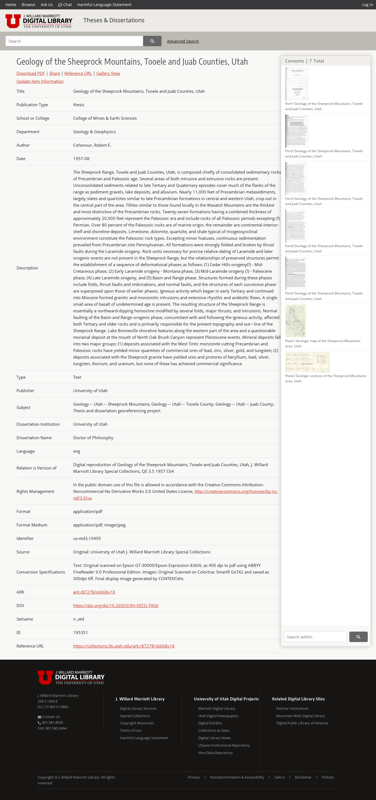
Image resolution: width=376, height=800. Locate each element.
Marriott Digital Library (216, 708)
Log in (367, 4)
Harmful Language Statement (104, 4)
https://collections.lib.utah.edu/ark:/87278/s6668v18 (124, 646)
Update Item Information (40, 81)
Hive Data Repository (215, 752)
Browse (28, 4)
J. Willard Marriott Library (58, 695)
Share (54, 73)
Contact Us (50, 716)
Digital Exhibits (210, 722)
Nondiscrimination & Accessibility (237, 777)
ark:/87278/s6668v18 (94, 592)
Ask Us (47, 4)
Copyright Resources (137, 722)
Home (11, 4)
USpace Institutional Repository (224, 745)
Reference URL (78, 73)
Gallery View (108, 73)
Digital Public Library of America (302, 722)
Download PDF (31, 73)
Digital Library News (214, 737)
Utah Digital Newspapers (218, 715)
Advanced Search (183, 41)
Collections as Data (213, 730)
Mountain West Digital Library (300, 715)
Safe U (279, 777)
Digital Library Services (138, 708)
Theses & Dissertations (114, 20)
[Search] (152, 41)
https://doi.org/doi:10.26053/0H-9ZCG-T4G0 (116, 605)
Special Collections (135, 715)
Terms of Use (130, 730)
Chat (67, 4)
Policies (328, 777)
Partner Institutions (292, 708)
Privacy (194, 777)
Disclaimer (303, 777)
